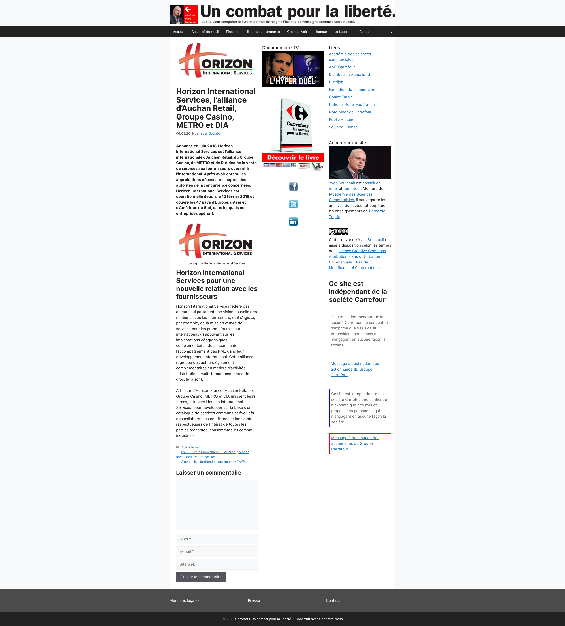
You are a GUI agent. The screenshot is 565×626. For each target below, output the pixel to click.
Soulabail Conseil (344, 127)
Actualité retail (191, 447)
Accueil (179, 32)
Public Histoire (341, 119)
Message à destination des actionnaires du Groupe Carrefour (355, 369)
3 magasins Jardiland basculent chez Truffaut (215, 461)
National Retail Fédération (352, 104)
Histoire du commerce (262, 32)
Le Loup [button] (340, 32)
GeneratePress (331, 619)
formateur (352, 188)
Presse (254, 600)
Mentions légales (185, 600)
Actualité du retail (205, 32)
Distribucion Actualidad (349, 74)
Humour (321, 32)
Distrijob (336, 82)
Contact (365, 32)
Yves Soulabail (371, 239)
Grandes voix (297, 32)
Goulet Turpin (341, 97)
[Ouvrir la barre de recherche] (390, 31)
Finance (232, 32)
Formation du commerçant (352, 89)
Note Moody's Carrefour (350, 112)
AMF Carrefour (342, 67)
